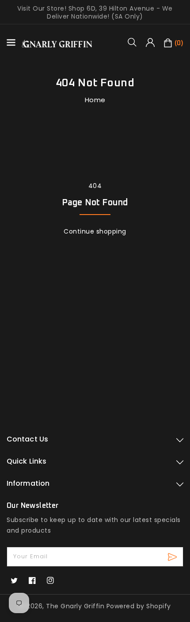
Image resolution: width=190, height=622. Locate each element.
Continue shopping (95, 231)
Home (95, 99)
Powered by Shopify (138, 606)
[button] (135, 42)
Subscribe (173, 557)
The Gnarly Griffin (75, 606)
